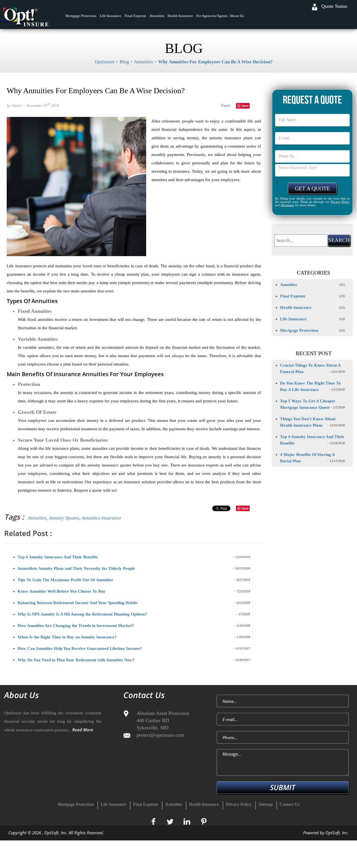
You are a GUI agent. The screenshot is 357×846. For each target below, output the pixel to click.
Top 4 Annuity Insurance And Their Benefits (58, 557)
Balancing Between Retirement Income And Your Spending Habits (78, 602)
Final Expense (135, 16)
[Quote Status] (314, 7)
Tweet (225, 106)
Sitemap (266, 804)
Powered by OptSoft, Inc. (326, 832)
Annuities (156, 16)
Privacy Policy (340, 201)
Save (245, 106)
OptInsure (105, 61)
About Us (237, 16)
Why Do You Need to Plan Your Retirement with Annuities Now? (76, 660)
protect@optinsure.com (160, 735)
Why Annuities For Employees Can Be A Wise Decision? (215, 61)
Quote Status (334, 6)
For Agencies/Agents (212, 16)
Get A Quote (312, 188)
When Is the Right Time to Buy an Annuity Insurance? (67, 637)
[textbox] (301, 240)
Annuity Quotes (64, 518)
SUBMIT (282, 787)
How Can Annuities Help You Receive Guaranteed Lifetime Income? (80, 648)
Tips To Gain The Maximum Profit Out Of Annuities (65, 580)
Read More (82, 729)
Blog (124, 61)
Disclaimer (287, 205)
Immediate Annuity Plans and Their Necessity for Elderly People (76, 568)
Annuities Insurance (101, 518)
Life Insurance (110, 16)
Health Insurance (180, 16)
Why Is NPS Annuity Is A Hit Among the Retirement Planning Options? (82, 614)
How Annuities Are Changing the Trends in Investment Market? (76, 625)
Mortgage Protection (81, 16)
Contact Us (290, 804)
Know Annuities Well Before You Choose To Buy (61, 591)
